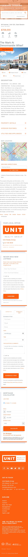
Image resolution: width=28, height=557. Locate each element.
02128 (23, 214)
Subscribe (11, 296)
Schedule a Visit (19, 312)
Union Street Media (13, 553)
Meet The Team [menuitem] (7, 505)
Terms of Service (18, 382)
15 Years (13, 403)
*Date (4, 330)
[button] (25, 12)
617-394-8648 (8, 243)
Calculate (14, 428)
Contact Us (5, 247)
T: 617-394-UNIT (7, 489)
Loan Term (6, 399)
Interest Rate (7, 420)
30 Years (7, 403)
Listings (6, 214)
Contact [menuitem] (4, 511)
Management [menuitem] (6, 507)
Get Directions (14, 170)
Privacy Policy (10, 382)
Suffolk (14, 214)
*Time (4, 337)
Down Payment (7, 414)
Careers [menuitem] (4, 502)
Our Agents (11, 247)
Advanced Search (21, 16)
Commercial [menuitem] (6, 509)
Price (4, 408)
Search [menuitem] (4, 500)
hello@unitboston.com (9, 487)
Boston (19, 214)
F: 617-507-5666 (19, 489)
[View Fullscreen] (3, 150)
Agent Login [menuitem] (6, 513)
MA (10, 214)
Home (1, 214)
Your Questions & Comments (10, 343)
